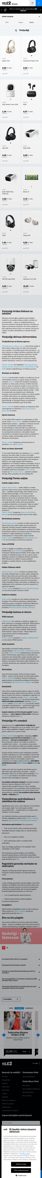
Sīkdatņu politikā (25, 1153)
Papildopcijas (22, 1175)
